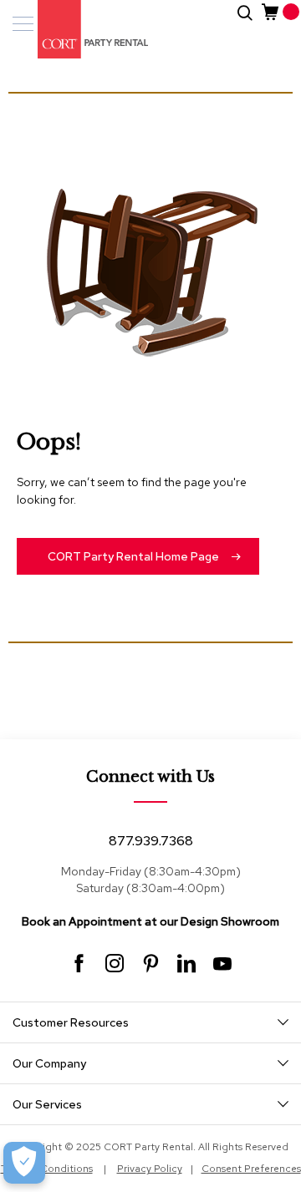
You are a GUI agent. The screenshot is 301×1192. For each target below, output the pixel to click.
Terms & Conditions (47, 1169)
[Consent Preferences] (24, 1163)
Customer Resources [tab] (71, 1022)
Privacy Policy (149, 1169)
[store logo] (84, 29)
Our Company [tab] (49, 1063)
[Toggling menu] (23, 24)
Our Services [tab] (47, 1104)
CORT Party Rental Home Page (133, 556)
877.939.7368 (151, 841)
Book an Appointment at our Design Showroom (150, 921)
